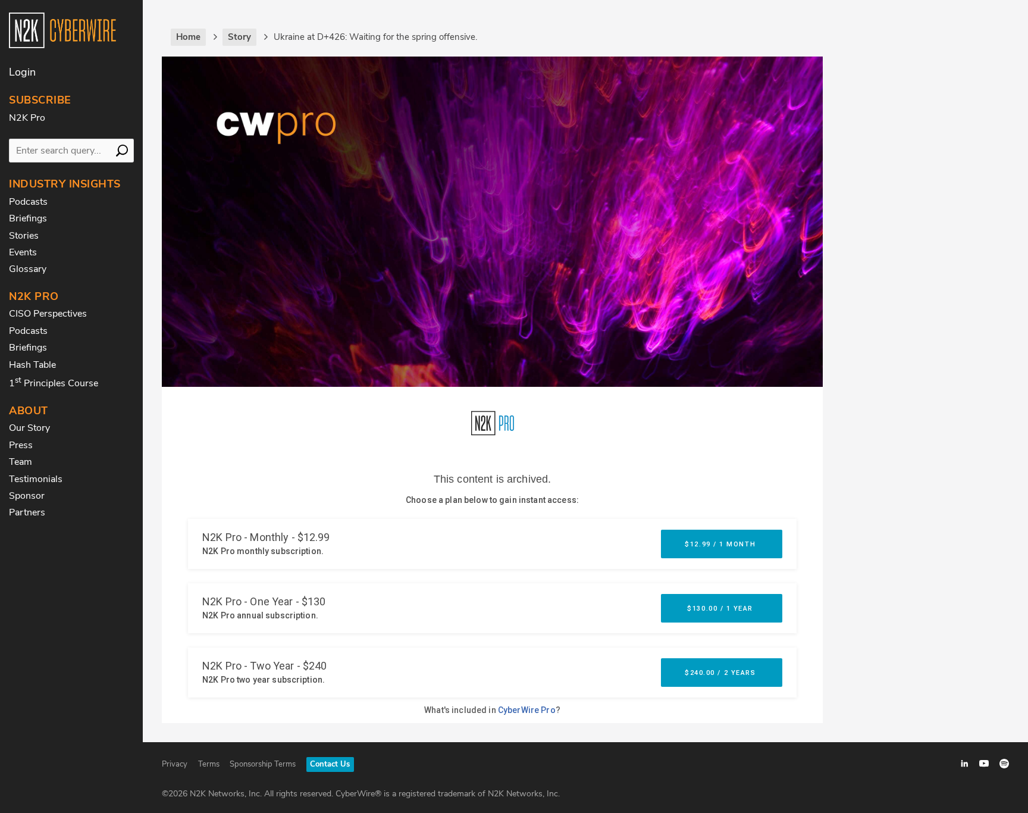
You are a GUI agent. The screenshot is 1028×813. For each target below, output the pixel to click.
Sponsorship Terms (263, 764)
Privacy (174, 764)
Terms (209, 764)
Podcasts (28, 201)
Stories (24, 235)
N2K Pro (27, 117)
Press (21, 445)
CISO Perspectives (48, 313)
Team (20, 461)
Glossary (27, 269)
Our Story (29, 427)
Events (23, 252)
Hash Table (32, 364)
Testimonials (35, 479)
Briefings (28, 218)
